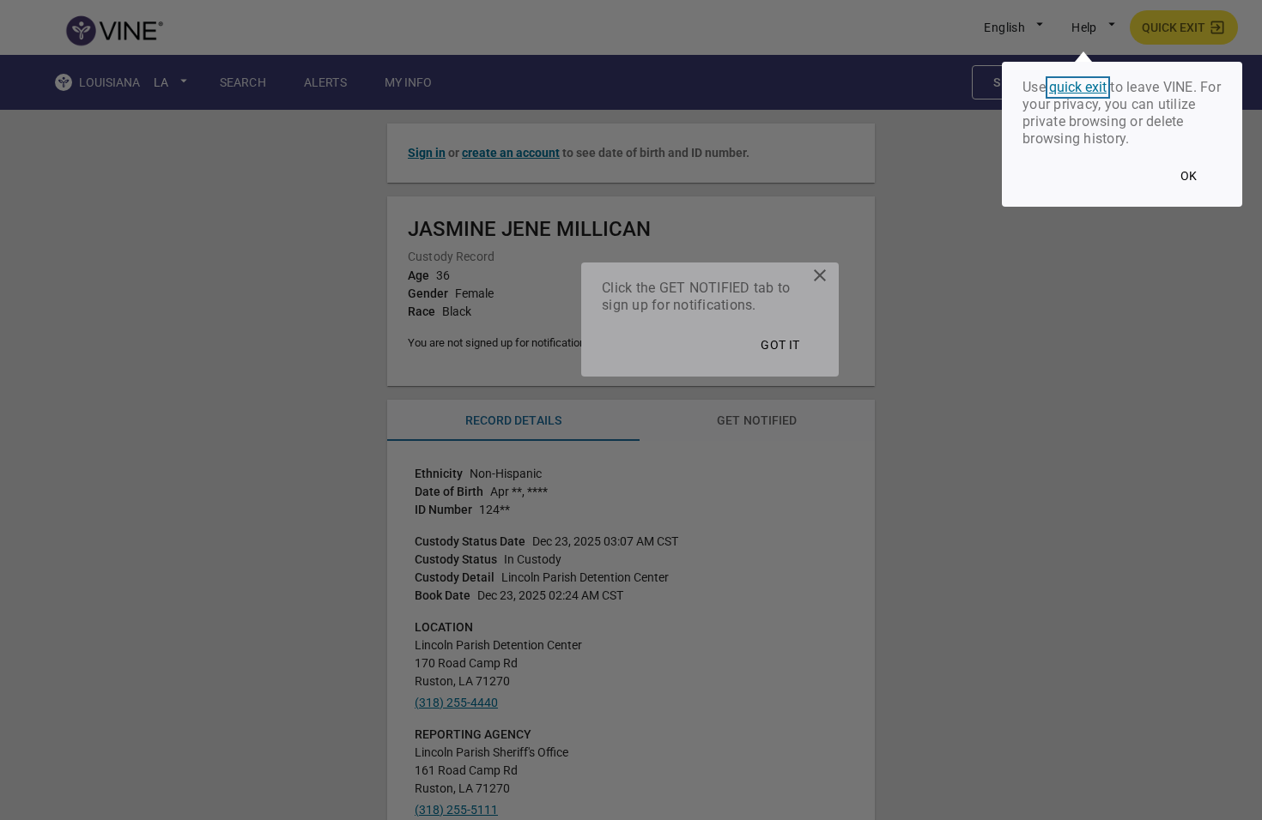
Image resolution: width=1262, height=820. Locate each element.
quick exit (1078, 87)
